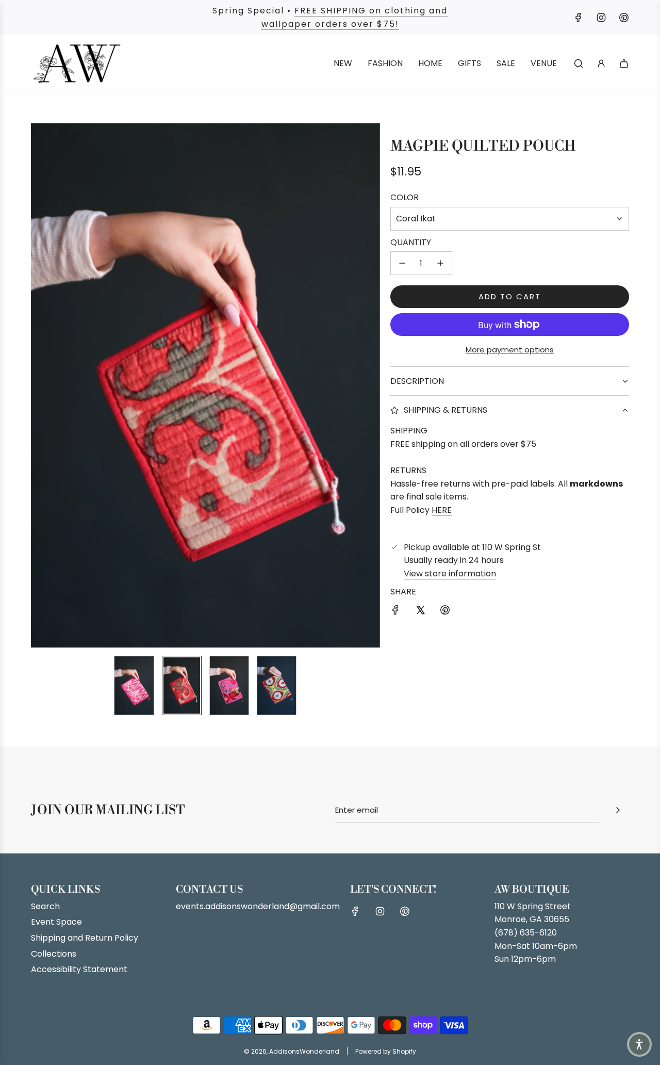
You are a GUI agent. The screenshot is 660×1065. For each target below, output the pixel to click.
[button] (39, 385)
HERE (442, 510)
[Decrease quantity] (402, 263)
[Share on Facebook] (395, 612)
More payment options (510, 349)
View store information (450, 573)
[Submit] (617, 810)
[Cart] (624, 63)
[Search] (578, 63)
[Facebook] (578, 17)
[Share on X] (420, 612)
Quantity (410, 242)
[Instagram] (601, 17)
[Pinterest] (624, 17)
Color (404, 197)
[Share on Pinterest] (445, 612)
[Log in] (601, 63)
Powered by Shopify (385, 1051)
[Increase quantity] (440, 263)
